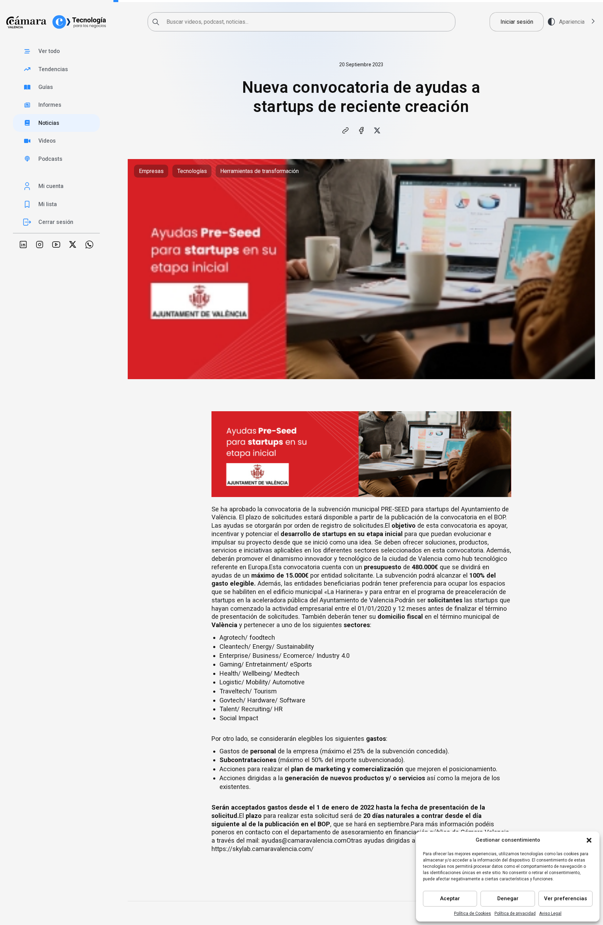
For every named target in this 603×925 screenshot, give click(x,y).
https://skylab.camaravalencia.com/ (262, 848)
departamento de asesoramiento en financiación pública (370, 832)
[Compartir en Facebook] (361, 130)
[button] (589, 840)
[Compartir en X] (377, 130)
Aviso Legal (550, 913)
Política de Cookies (472, 913)
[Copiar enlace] (345, 130)
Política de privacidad (515, 913)
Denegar (508, 898)
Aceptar (450, 898)
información (457, 824)
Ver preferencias (565, 898)
